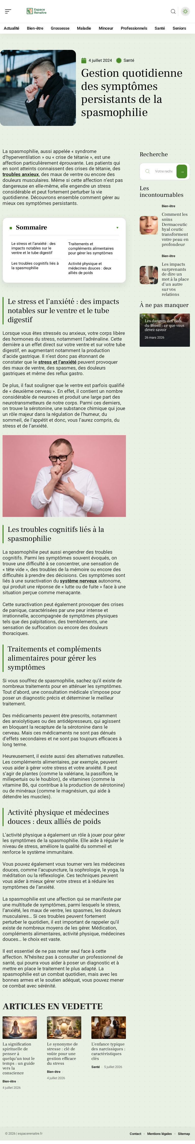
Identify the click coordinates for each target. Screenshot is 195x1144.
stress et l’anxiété (57, 362)
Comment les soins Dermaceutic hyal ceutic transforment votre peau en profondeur (175, 229)
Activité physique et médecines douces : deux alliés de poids (89, 268)
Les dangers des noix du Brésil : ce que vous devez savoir (164, 325)
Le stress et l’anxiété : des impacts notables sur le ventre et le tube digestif (33, 248)
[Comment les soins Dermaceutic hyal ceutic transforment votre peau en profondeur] (149, 225)
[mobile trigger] (9, 11)
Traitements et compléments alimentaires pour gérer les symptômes (91, 248)
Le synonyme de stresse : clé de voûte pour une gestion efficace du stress (62, 1053)
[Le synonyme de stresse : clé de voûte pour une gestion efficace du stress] (64, 1027)
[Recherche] (173, 11)
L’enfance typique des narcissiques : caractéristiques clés (108, 1051)
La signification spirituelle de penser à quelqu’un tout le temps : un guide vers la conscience (19, 1058)
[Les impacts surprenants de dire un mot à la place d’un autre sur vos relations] (149, 275)
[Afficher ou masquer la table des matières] (83, 228)
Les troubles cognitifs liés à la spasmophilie (35, 266)
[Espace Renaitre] (36, 11)
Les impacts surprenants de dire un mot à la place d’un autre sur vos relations (175, 279)
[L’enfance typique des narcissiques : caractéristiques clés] (108, 1027)
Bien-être (9, 1081)
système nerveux (78, 581)
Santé (129, 60)
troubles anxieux (21, 174)
